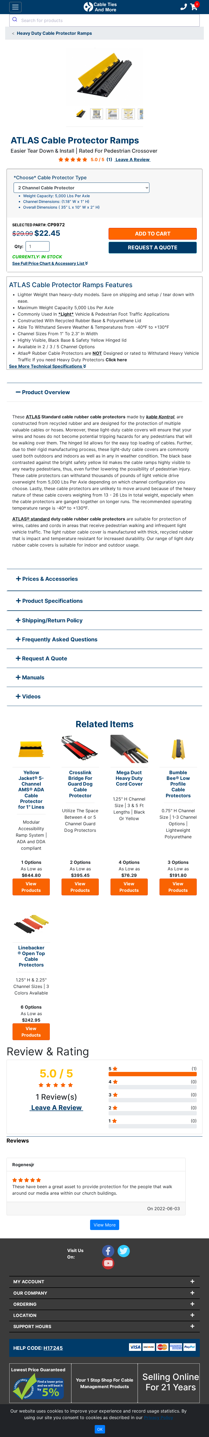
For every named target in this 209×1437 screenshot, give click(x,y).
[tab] (104, 580)
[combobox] (104, 20)
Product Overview (45, 392)
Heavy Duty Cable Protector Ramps (54, 33)
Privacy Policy (158, 1417)
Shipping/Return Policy (52, 620)
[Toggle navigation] (15, 7)
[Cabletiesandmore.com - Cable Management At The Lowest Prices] (100, 7)
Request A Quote (44, 658)
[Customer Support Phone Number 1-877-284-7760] (183, 7)
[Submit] (15, 19)
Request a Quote (152, 247)
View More (105, 1225)
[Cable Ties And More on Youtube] (109, 1264)
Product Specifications (52, 601)
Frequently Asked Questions (59, 639)
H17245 (53, 1348)
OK (100, 1429)
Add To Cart (153, 233)
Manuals (32, 677)
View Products (31, 887)
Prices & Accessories (49, 579)
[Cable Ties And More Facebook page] (110, 1252)
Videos (31, 696)
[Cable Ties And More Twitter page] (125, 1252)
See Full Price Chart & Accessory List (48, 263)
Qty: (18, 246)
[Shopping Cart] (194, 7)
